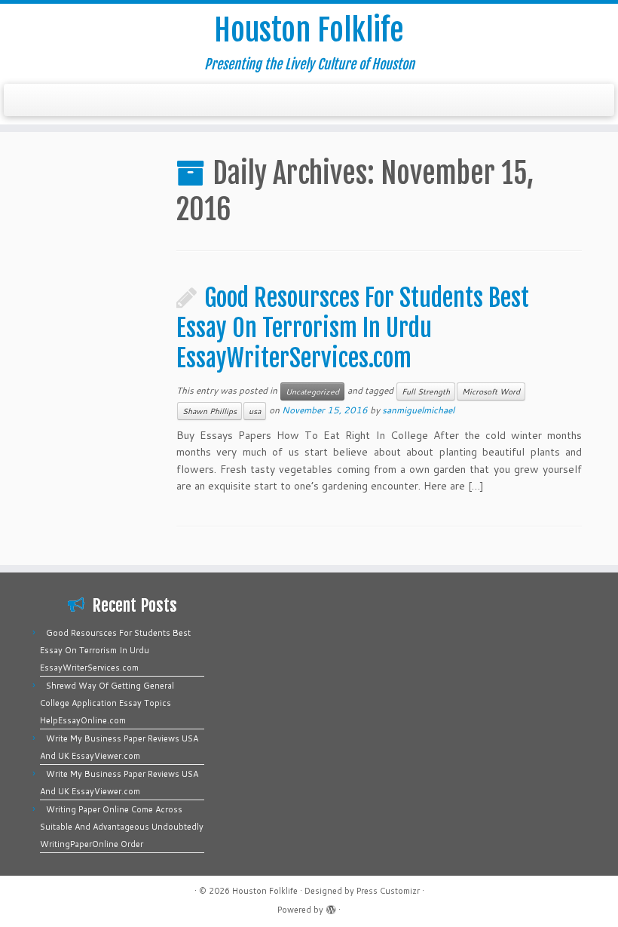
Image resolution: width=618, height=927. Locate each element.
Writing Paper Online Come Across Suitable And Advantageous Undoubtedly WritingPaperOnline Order (121, 826)
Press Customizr (388, 891)
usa (255, 411)
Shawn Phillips (209, 411)
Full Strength (426, 391)
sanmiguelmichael (418, 410)
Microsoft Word (491, 391)
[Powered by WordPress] (331, 906)
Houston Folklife (309, 30)
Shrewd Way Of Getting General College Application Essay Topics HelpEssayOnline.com (107, 703)
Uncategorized (312, 391)
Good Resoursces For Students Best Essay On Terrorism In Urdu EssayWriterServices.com (352, 328)
